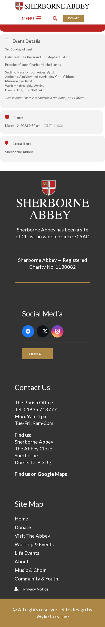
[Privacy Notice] (19, 589)
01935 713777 (40, 409)
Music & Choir (30, 570)
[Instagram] (57, 331)
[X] (43, 331)
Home (21, 518)
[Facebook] (28, 331)
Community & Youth (36, 578)
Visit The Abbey (32, 536)
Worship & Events (34, 544)
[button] (31, 18)
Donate (23, 527)
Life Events (27, 553)
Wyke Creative (52, 616)
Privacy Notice (35, 589)
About (22, 561)
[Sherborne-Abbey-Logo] (52, 6)
